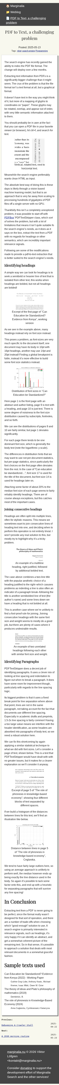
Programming (42, 51)
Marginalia (17, 6)
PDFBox (9, 217)
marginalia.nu (16, 1051)
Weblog (15, 12)
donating (26, 1068)
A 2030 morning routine (15, 1036)
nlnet (19, 51)
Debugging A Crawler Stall (17, 1025)
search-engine (28, 51)
